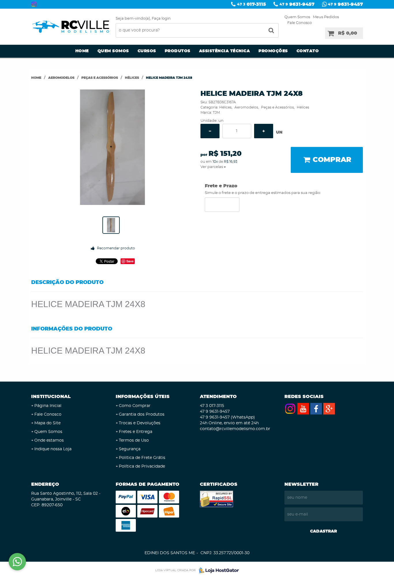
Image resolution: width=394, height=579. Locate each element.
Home (82, 51)
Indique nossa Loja (53, 449)
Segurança (129, 449)
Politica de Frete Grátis (142, 458)
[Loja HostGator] (217, 570)
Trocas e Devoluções (139, 423)
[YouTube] (303, 408)
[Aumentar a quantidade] (263, 131)
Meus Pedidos (326, 17)
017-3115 (251, 4)
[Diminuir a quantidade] (209, 131)
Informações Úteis (143, 396)
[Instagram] (34, 4)
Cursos (147, 51)
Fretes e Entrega (135, 432)
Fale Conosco (299, 23)
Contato (308, 51)
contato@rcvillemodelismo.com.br (235, 429)
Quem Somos (297, 17)
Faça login (161, 18)
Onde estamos (49, 440)
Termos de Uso (134, 440)
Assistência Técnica (224, 51)
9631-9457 (296, 4)
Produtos (177, 51)
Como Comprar (135, 406)
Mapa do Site (47, 423)
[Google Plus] (329, 408)
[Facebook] (316, 408)
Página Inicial (47, 406)
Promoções (273, 51)
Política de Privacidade (142, 466)
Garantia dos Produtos (141, 414)
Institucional (51, 396)
